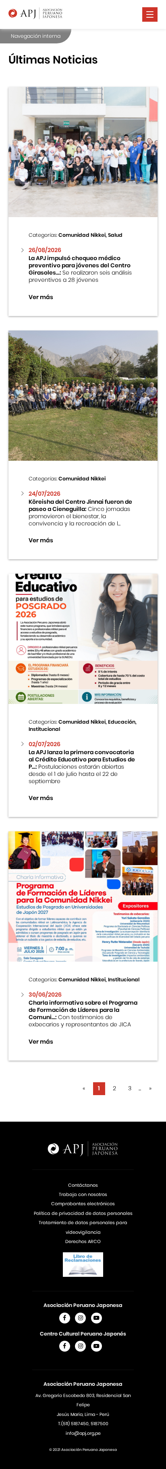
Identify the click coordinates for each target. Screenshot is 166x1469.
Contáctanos (83, 1185)
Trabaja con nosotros (83, 1194)
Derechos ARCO (83, 1241)
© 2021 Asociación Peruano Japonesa (83, 1449)
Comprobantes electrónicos (83, 1203)
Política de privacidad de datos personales (83, 1213)
